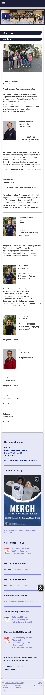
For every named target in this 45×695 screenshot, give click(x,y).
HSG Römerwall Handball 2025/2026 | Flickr (21, 601)
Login (40, 683)
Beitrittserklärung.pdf (20, 620)
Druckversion (10, 683)
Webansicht (37, 685)
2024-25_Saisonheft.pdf (21, 551)
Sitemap (20, 683)
